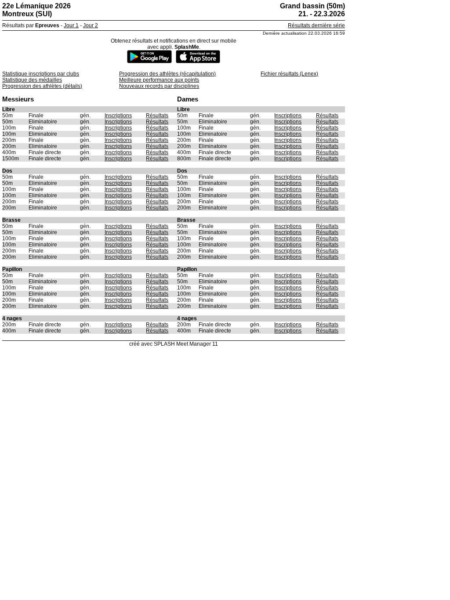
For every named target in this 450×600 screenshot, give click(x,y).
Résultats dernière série (316, 25)
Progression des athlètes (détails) (42, 86)
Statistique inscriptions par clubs (40, 74)
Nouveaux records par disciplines (159, 86)
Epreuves (47, 25)
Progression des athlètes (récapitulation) (167, 74)
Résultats (157, 115)
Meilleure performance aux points (159, 80)
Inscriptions (118, 115)
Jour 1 (71, 25)
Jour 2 (90, 25)
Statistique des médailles (32, 80)
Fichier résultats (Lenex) (289, 74)
